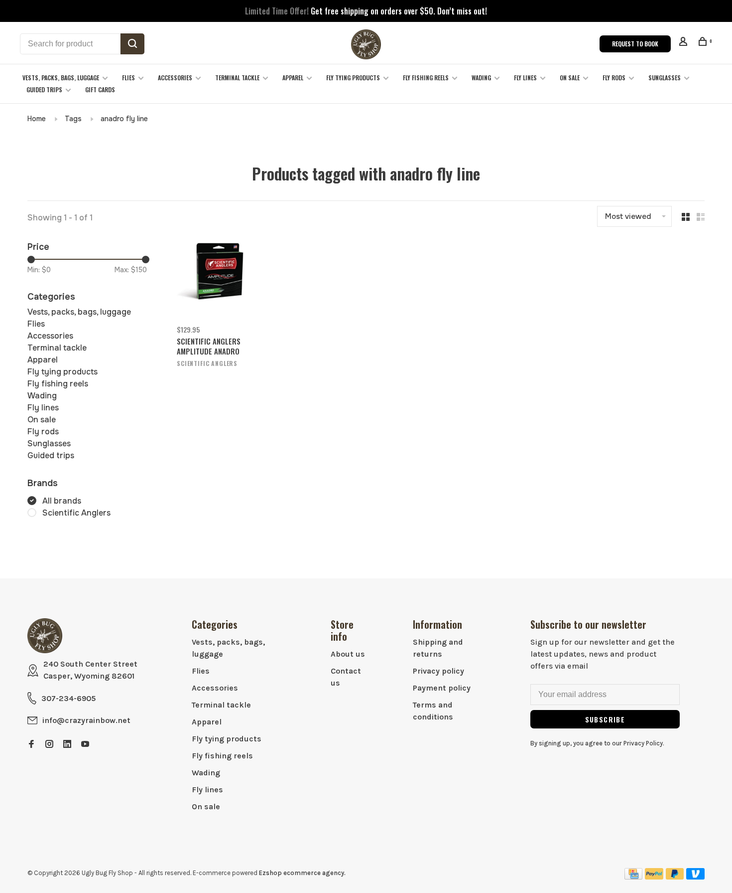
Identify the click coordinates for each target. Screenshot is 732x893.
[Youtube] (85, 744)
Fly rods (614, 77)
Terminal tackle (237, 77)
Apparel (292, 77)
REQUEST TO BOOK (635, 43)
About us (348, 654)
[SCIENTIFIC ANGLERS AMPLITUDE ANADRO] (214, 279)
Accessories (175, 77)
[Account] (684, 42)
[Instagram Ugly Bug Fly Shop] (49, 744)
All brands (61, 501)
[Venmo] (695, 877)
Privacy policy (438, 671)
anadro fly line (124, 118)
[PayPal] (654, 877)
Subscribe (605, 719)
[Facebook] (31, 744)
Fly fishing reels (426, 77)
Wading (481, 77)
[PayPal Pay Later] (675, 877)
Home (36, 118)
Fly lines (525, 77)
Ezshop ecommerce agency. (302, 873)
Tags (73, 118)
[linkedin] (67, 744)
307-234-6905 (68, 698)
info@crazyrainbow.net (86, 720)
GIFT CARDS (100, 89)
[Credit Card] (633, 877)
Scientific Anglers (76, 513)
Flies (128, 77)
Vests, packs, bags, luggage (60, 77)
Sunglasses (664, 77)
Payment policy (442, 688)
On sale (570, 77)
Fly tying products (353, 77)
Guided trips (44, 89)
